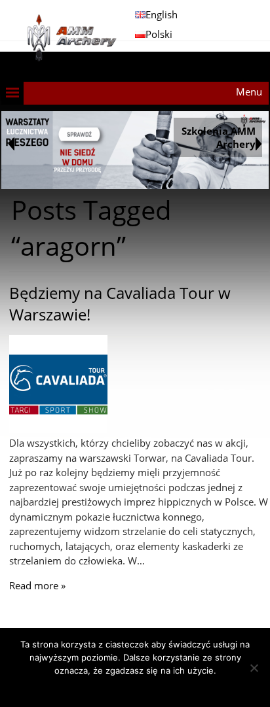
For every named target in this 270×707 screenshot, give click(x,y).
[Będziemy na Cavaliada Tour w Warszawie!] (58, 429)
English (161, 14)
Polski (158, 34)
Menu (249, 91)
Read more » (37, 585)
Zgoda (135, 687)
